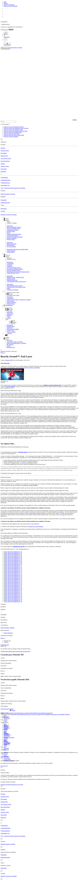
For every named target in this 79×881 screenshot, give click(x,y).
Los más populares (11, 246)
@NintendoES (4, 177)
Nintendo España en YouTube (8, 194)
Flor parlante (10, 284)
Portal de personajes (12, 238)
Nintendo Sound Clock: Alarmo (14, 285)
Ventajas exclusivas (11, 302)
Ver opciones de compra (16, 47)
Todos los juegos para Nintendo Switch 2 (14, 127)
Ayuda (14, 713)
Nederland (6, 748)
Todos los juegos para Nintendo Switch (13, 129)
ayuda (62, 501)
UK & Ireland (7, 759)
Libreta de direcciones (9, 4)
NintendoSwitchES (5, 202)
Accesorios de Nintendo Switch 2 (15, 269)
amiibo (8, 288)
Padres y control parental (7, 713)
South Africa (7, 736)
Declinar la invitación (6, 784)
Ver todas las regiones (9, 737)
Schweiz (6, 753)
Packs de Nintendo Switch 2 (14, 270)
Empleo (9, 346)
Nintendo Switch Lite (12, 280)
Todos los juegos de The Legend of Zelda (14, 135)
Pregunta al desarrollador (13, 329)
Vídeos (8, 316)
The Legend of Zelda (6, 158)
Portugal (6, 737)
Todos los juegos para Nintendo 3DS (13, 132)
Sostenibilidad (47, 714)
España (5, 719)
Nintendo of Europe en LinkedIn (9, 214)
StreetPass (12, 627)
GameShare (9, 266)
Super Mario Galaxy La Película (15, 341)
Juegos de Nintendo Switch (13, 228)
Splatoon (3, 163)
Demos (8, 232)
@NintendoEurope (5, 182)
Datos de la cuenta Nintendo (11, 6)
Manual (11, 633)
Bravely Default (11, 386)
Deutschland (7, 718)
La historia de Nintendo (12, 289)
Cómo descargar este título (7, 709)
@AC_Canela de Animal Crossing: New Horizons (13, 188)
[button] (41, 218)
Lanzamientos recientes (12, 230)
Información (10, 225)
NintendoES (4, 200)
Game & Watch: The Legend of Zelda (16, 287)
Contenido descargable (12, 235)
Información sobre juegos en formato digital (17, 249)
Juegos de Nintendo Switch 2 (14, 227)
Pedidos (6, 3)
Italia (5, 723)
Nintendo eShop (23, 452)
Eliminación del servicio (25, 714)
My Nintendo (10, 344)
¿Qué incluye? (10, 298)
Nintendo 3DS (4, 155)
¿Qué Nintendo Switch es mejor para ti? (16, 281)
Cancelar (3, 756)
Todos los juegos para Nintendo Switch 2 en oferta (16, 128)
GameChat (9, 265)
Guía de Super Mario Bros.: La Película (16, 343)
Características (10, 263)
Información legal (15, 714)
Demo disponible (5, 627)
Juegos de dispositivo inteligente (14, 237)
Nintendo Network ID (18, 546)
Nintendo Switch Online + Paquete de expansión (19, 299)
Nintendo (3, 148)
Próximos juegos (11, 231)
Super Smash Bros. (5, 161)
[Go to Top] (39, 350)
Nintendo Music (11, 303)
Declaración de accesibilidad (58, 714)
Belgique (6, 726)
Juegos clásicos (10, 301)
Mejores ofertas (10, 245)
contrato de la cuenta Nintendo (30, 485)
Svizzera (6, 741)
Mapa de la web (11, 347)
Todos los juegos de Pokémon (11, 136)
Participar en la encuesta (17, 784)
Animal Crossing (5, 166)
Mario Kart (3, 171)
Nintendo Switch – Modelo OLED (15, 277)
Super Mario (4, 169)
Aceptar (7, 756)
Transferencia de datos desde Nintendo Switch (18, 271)
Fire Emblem (4, 153)
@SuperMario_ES (5, 185)
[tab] (39, 710)
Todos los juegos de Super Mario (12, 133)
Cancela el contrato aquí (37, 714)
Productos (9, 315)
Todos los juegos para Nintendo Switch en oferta (15, 131)
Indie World (10, 327)
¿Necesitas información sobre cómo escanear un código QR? (15, 651)
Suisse (5, 755)
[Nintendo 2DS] (5, 644)
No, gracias (3, 765)
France (5, 721)
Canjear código (10, 252)
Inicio (5, 2)
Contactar (67, 714)
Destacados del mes (11, 243)
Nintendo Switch (5, 150)
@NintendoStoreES (5, 180)
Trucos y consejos (11, 332)
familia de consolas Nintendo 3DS (52, 385)
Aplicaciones (10, 313)
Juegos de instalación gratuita (14, 234)
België (5, 715)
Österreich (6, 749)
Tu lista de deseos (11, 250)
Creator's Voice (10, 330)
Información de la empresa (22, 713)
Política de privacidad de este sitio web (43, 713)
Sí (6, 765)
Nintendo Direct (11, 326)
